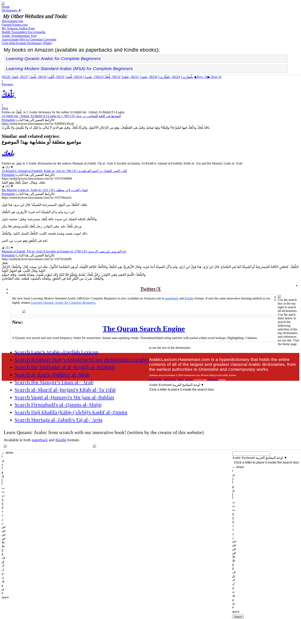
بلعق (148, 77)
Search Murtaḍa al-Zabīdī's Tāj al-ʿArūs (58, 419)
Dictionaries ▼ (11, 10)
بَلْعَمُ (37, 77)
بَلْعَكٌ (107, 77)
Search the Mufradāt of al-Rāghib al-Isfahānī (65, 367)
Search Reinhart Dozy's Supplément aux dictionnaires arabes (82, 359)
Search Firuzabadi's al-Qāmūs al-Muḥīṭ (58, 404)
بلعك (130, 77)
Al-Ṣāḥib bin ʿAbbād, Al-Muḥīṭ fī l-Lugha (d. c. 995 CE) (61, 116)
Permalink (8, 120)
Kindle (189, 298)
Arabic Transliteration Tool (19, 35)
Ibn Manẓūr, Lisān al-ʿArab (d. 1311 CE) (45, 190)
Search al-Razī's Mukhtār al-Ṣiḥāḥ (52, 374)
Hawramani (212, 380)
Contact (189, 380)
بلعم (93, 77)
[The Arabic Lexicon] (3, 4)
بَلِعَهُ (19, 77)
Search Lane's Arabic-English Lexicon (56, 352)
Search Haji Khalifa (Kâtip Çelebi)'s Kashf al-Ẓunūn (71, 412)
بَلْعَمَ (73, 77)
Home (6, 6)
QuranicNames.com (14, 24)
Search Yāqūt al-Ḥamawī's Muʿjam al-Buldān (64, 397)
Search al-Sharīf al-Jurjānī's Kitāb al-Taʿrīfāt (65, 389)
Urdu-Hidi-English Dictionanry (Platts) (27, 43)
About (180, 380)
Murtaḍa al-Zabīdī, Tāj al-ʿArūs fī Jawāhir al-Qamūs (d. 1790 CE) (64, 251)
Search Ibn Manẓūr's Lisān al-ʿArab (54, 382)
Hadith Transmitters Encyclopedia (23, 32)
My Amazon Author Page (18, 28)
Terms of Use (170, 380)
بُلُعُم (55, 77)
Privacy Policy (155, 380)
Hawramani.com (12, 21)
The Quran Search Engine (144, 328)
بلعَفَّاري (169, 77)
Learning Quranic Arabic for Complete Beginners (53, 58)
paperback (171, 298)
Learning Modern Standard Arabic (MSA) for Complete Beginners (69, 68)
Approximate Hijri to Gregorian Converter (29, 39)
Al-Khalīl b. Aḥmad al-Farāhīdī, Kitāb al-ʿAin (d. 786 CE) (64, 171)
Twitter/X (150, 288)
